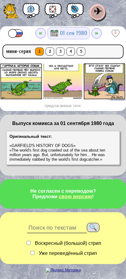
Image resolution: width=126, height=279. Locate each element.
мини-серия (18, 51)
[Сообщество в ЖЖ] (75, 13)
